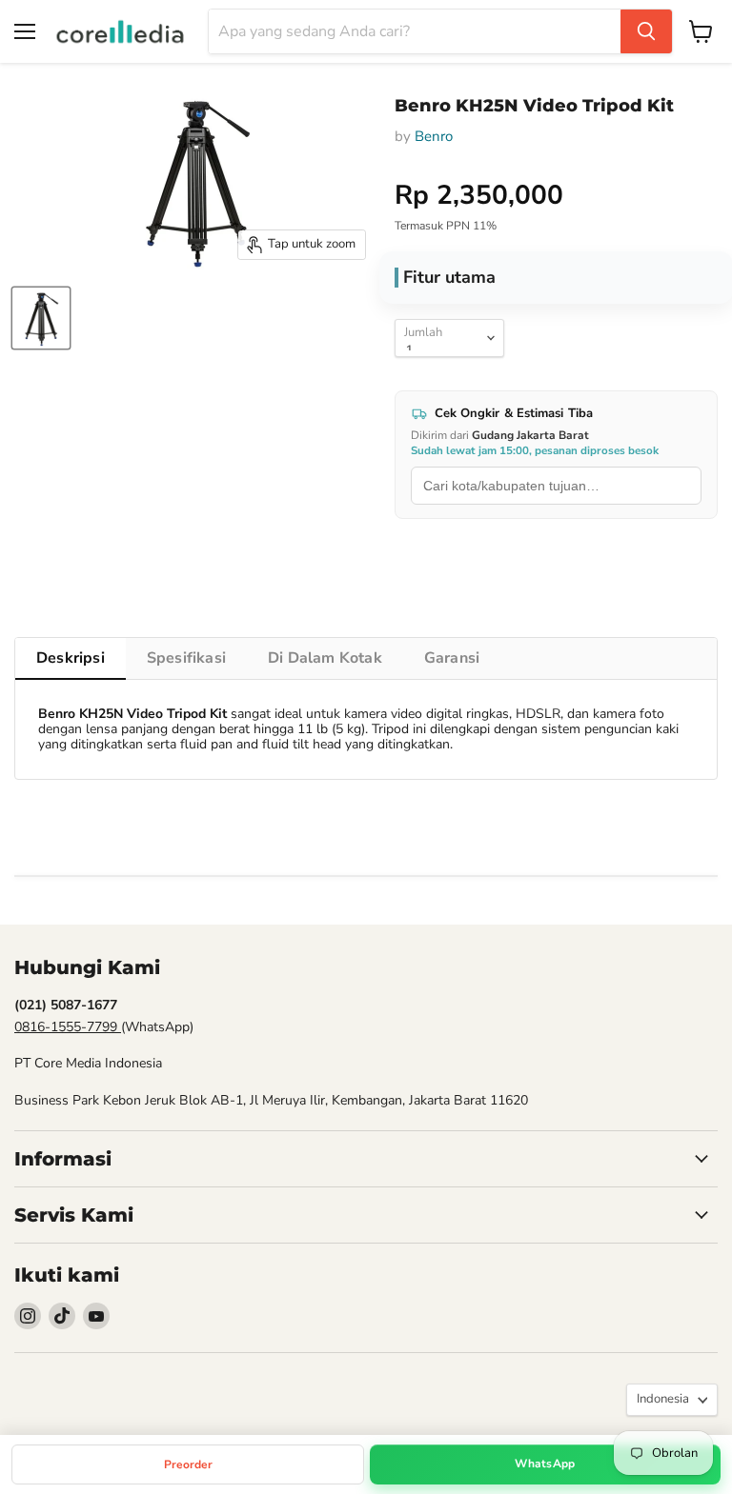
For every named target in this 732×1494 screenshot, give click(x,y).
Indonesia (663, 1398)
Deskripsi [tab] (70, 657)
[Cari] (646, 31)
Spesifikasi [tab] (186, 657)
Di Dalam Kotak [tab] (325, 657)
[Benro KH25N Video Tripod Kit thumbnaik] (41, 318)
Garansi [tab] (451, 657)
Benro (434, 136)
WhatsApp (545, 1463)
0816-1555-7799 (67, 1027)
